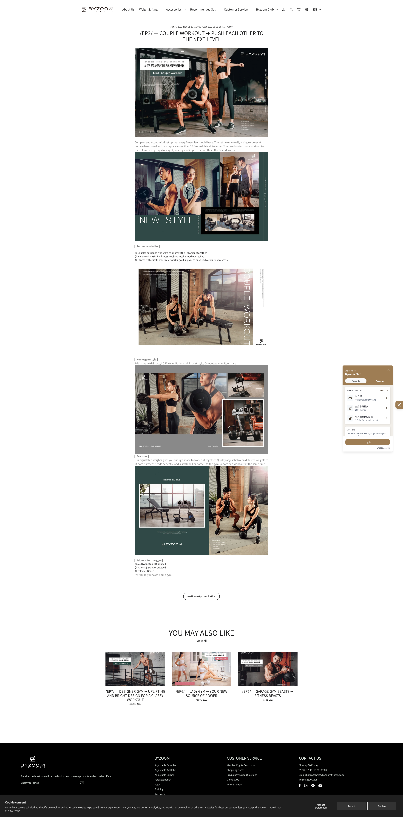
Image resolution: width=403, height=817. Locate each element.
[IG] (305, 786)
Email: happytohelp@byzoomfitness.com (321, 774)
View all (201, 641)
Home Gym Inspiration (203, 596)
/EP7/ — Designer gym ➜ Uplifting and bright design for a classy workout (135, 695)
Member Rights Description (241, 765)
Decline (382, 806)
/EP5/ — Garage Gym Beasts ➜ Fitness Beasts (267, 693)
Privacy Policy (12, 810)
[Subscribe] (81, 783)
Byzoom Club (265, 9)
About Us (128, 9)
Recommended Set (203, 9)
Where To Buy (234, 784)
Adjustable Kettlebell (166, 770)
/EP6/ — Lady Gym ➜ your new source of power (201, 693)
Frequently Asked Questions (242, 774)
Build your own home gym (156, 575)
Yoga (157, 784)
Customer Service (236, 9)
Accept (351, 806)
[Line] (313, 786)
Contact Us (233, 779)
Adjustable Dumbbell (166, 765)
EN (315, 9)
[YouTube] (320, 786)
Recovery (160, 794)
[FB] (300, 786)
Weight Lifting (148, 9)
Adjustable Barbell (164, 774)
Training (159, 789)
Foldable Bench (163, 779)
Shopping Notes (235, 770)
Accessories (174, 9)
